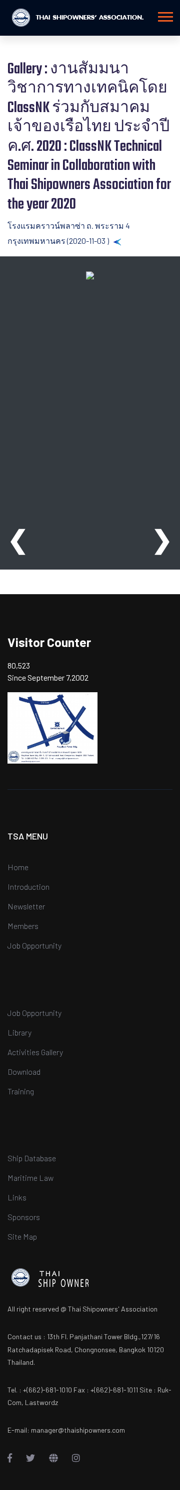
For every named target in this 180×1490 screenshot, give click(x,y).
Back (130, 240)
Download (24, 1071)
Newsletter (26, 906)
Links (17, 1197)
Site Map (22, 1236)
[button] (164, 15)
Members (23, 925)
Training (21, 1091)
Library (20, 1032)
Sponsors (24, 1217)
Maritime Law (31, 1177)
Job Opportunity (35, 945)
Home (18, 867)
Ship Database (32, 1158)
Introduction (29, 886)
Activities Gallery (35, 1052)
